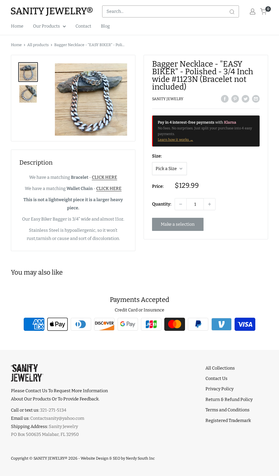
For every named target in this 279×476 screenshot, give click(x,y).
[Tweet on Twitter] (245, 98)
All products (38, 45)
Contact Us (216, 378)
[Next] (128, 99)
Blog (105, 26)
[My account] (252, 11)
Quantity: (161, 204)
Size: (157, 156)
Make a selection (178, 224)
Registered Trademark (228, 420)
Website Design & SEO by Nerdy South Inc (118, 458)
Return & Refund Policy (229, 399)
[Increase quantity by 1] (209, 204)
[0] (263, 11)
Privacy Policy (219, 388)
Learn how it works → (175, 140)
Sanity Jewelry (167, 99)
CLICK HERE (104, 177)
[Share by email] (256, 98)
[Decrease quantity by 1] (180, 204)
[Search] (232, 11)
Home (17, 26)
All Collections (220, 368)
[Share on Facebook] (225, 98)
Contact (83, 26)
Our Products (46, 26)
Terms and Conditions (227, 409)
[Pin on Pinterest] (235, 98)
